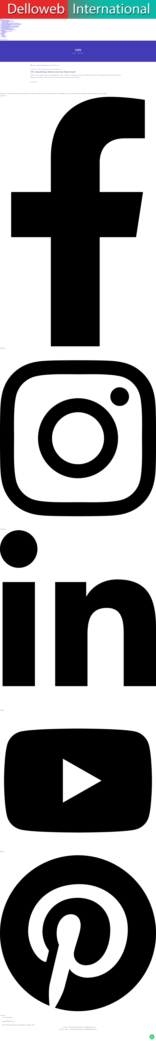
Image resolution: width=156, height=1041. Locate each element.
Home (73, 53)
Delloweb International (47, 69)
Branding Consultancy (7, 31)
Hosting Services (57, 69)
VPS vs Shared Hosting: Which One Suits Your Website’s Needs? (53, 72)
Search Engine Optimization (8, 29)
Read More (33, 82)
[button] (152, 1037)
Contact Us (4, 37)
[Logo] (78, 1)
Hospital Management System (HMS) (11, 24)
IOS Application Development (9, 27)
